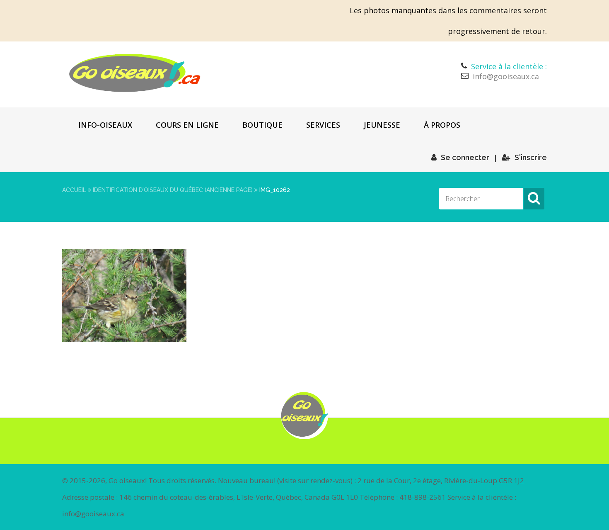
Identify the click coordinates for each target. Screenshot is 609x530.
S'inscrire (531, 157)
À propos (442, 125)
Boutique (262, 125)
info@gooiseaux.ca (506, 76)
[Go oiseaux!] (135, 73)
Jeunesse (382, 125)
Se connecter (465, 157)
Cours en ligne (187, 125)
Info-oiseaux (105, 125)
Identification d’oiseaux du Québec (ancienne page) (173, 190)
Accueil (74, 190)
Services (323, 125)
